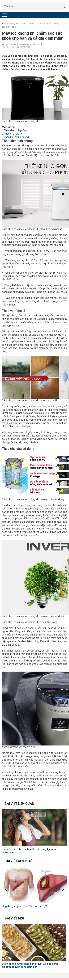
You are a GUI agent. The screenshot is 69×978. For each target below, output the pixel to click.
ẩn (13, 127)
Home (5, 23)
